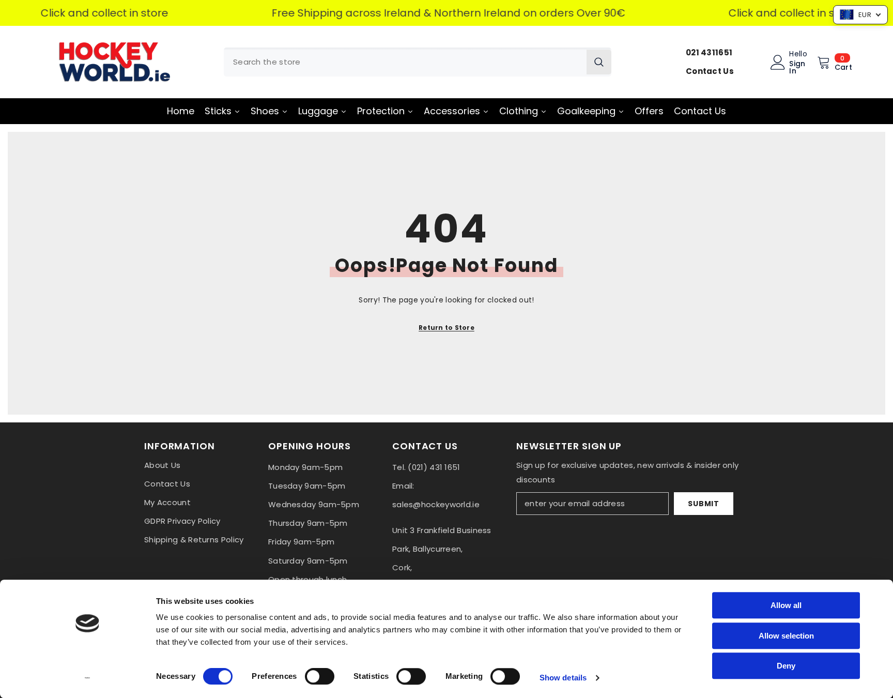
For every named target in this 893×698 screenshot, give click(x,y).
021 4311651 (709, 52)
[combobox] (405, 62)
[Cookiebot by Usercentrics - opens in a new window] (87, 678)
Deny (786, 665)
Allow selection (786, 635)
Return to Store (446, 327)
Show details (563, 677)
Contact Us (710, 71)
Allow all (786, 605)
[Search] (417, 62)
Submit (703, 503)
